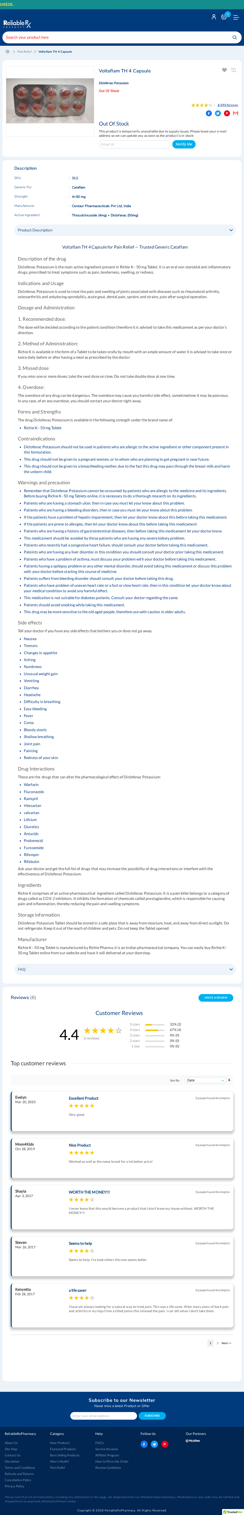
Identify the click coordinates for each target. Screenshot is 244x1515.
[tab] (125, 230)
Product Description (35, 230)
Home (8, 51)
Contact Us (12, 1455)
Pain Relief (24, 51)
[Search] (235, 37)
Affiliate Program (107, 1455)
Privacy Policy (14, 1486)
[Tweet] (218, 113)
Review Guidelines (108, 1467)
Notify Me (184, 144)
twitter (154, 1444)
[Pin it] (227, 113)
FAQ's (99, 1443)
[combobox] (122, 37)
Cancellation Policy (18, 1480)
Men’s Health (59, 1461)
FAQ (21, 969)
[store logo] (16, 20)
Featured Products (63, 1449)
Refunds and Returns (19, 1474)
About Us (11, 1443)
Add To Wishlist (225, 70)
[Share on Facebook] (209, 113)
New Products (60, 1443)
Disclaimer (12, 1461)
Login (214, 18)
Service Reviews (106, 1449)
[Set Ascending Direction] (229, 1080)
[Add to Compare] (234, 70)
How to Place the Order (111, 1461)
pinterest (164, 1444)
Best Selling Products (65, 1455)
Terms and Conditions (20, 1467)
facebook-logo (144, 1444)
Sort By (174, 1080)
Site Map (11, 1449)
